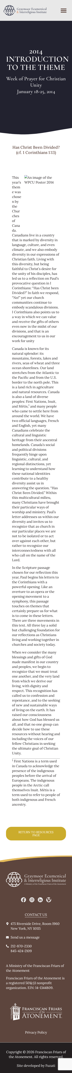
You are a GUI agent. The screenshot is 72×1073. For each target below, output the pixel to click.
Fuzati (50, 1065)
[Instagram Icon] (31, 899)
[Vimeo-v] (48, 899)
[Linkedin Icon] (40, 899)
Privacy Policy (36, 1032)
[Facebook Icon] (23, 899)
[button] (63, 10)
